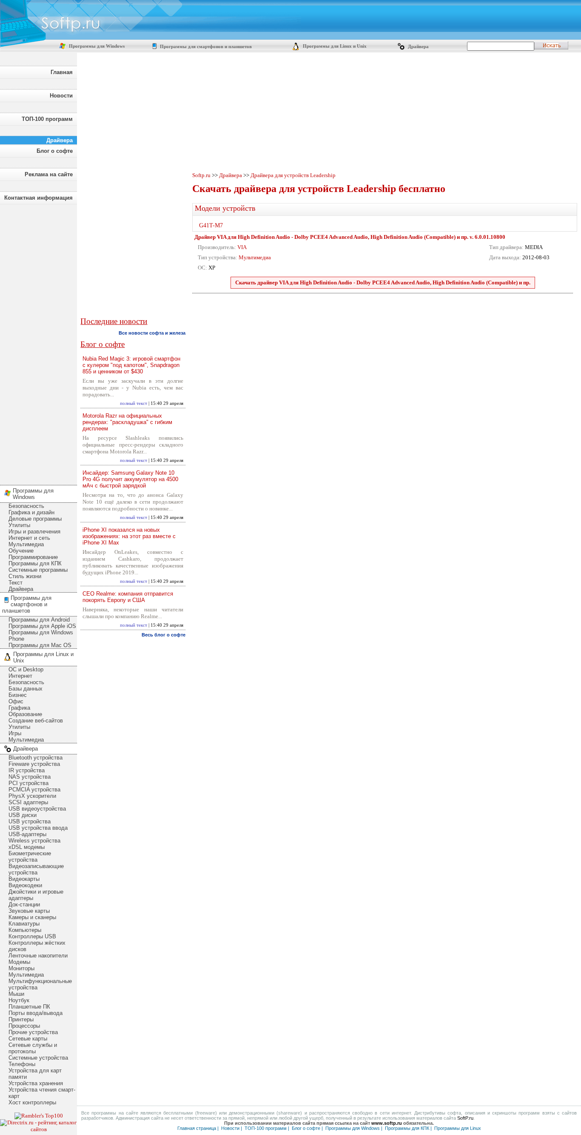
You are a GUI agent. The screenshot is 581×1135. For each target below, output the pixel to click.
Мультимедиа (26, 544)
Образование (25, 714)
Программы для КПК (35, 563)
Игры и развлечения (34, 531)
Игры (15, 733)
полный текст (133, 403)
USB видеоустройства (37, 808)
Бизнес (18, 695)
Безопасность (26, 506)
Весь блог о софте (163, 634)
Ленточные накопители (38, 955)
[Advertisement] (38, 342)
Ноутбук (19, 1000)
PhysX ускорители (32, 796)
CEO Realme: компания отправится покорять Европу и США (128, 596)
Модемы (19, 962)
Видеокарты (24, 879)
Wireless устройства (34, 840)
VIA (242, 247)
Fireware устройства (34, 764)
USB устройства (30, 821)
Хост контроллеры (32, 1102)
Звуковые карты (29, 911)
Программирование (33, 557)
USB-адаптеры (27, 834)
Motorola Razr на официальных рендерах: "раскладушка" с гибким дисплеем (127, 422)
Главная (62, 72)
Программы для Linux (457, 1128)
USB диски (23, 815)
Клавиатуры (24, 923)
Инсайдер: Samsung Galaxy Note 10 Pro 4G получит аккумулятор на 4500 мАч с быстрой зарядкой (130, 479)
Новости (61, 95)
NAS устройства (30, 777)
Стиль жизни (25, 576)
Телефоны (22, 1064)
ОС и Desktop (26, 669)
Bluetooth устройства (36, 757)
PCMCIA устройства (34, 789)
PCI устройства (28, 783)
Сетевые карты (28, 1038)
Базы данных (26, 688)
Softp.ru (201, 175)
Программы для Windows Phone (41, 635)
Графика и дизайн (31, 512)
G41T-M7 (211, 225)
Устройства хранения (36, 1083)
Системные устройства (38, 1058)
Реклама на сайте (49, 174)
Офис (16, 701)
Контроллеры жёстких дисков (37, 946)
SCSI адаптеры (28, 802)
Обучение (21, 550)
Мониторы (21, 968)
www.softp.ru (386, 1123)
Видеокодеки (25, 885)
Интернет (20, 676)
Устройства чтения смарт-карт (42, 1092)
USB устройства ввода (38, 828)
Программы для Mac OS (40, 645)
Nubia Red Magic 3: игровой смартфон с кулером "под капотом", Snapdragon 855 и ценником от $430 (131, 365)
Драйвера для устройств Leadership (293, 175)
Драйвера (418, 46)
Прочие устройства (33, 1032)
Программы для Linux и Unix (334, 46)
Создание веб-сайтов (36, 720)
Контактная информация (38, 198)
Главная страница (196, 1128)
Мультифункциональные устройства (40, 984)
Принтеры (21, 1019)
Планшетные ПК (29, 1006)
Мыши (16, 994)
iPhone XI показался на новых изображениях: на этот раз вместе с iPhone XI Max (129, 536)
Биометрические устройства (30, 856)
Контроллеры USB (32, 936)
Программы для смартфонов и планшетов (205, 46)
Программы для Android (39, 619)
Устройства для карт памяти (35, 1073)
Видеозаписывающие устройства (36, 869)
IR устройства (27, 770)
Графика (19, 708)
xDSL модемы (27, 847)
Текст (16, 582)
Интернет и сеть (29, 538)
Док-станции (24, 904)
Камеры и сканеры (32, 917)
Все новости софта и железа (152, 332)
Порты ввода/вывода (36, 1013)
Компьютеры (25, 930)
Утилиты (19, 525)
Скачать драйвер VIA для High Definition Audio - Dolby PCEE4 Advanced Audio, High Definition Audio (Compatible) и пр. (382, 282)
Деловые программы (35, 519)
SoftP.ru (465, 1118)
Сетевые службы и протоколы (33, 1048)
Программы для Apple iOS (42, 626)
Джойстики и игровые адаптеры (36, 895)
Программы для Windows (96, 46)
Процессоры (24, 1026)
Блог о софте (55, 151)
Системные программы (38, 570)
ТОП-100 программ (47, 119)
